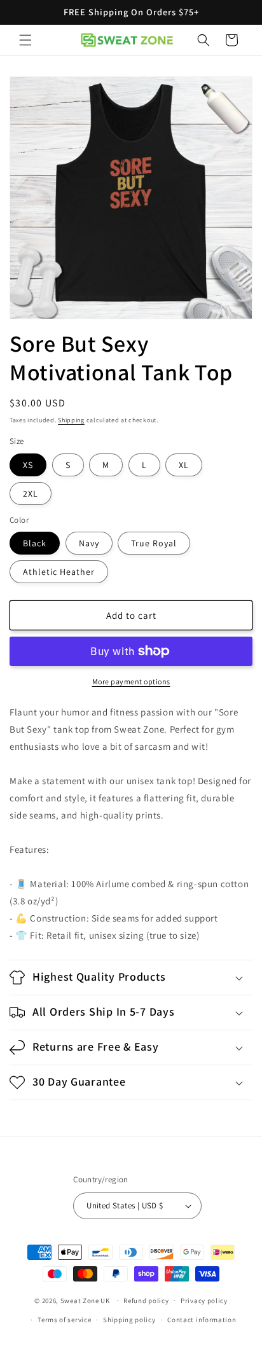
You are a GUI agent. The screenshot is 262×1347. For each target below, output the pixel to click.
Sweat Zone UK (85, 1299)
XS (28, 465)
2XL (30, 493)
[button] (25, 40)
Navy (89, 543)
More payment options (131, 681)
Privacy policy (204, 1300)
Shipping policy (129, 1319)
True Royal (154, 543)
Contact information (201, 1319)
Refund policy (146, 1300)
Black (34, 543)
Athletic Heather (59, 571)
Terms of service (64, 1319)
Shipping (71, 420)
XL (184, 465)
